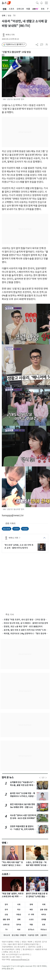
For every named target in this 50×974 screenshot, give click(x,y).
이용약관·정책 (33, 935)
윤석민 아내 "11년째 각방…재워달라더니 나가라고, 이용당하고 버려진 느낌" (22, 796)
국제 (43, 904)
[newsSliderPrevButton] (40, 778)
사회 (18, 904)
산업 (6, 914)
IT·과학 (31, 914)
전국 (6, 909)
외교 (18, 909)
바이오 (43, 914)
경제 (31, 904)
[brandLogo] (6, 2)
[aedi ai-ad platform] (16, 57)
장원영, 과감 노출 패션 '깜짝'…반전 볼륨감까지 (23, 626)
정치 (6, 904)
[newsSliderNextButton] (46, 778)
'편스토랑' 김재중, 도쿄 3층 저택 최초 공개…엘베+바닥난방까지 (18, 546)
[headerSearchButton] (37, 2)
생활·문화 (6, 919)
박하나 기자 (10, 35)
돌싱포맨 (6, 529)
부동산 (18, 914)
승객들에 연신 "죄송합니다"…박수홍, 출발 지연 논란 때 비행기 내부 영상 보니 (22, 785)
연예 (3, 15)
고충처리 (43, 935)
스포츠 (5, 874)
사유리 (16, 529)
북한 (31, 909)
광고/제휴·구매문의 (19, 935)
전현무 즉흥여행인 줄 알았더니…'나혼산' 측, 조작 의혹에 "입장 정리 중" (22, 829)
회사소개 (7, 935)
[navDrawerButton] (46, 3)
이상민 (24, 529)
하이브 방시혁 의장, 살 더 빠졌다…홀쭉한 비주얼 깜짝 (26, 623)
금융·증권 (43, 909)
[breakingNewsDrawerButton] (41, 2)
